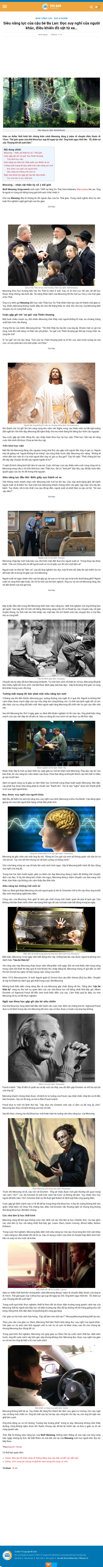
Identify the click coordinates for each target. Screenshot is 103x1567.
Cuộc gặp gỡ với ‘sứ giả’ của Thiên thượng (23, 156)
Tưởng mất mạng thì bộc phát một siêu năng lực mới (28, 165)
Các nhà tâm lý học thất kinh (19, 178)
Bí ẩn (15, 1468)
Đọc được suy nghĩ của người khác (22, 169)
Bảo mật (39, 1558)
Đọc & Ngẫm (60, 18)
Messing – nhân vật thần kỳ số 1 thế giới (23, 153)
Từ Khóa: (7, 1468)
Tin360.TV (38, 1555)
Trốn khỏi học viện (15, 159)
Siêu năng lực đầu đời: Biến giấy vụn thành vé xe (26, 162)
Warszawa (82, 189)
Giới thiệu (18, 1558)
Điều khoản (28, 1558)
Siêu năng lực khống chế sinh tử (21, 172)
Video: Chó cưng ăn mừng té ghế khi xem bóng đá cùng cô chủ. (36, 1461)
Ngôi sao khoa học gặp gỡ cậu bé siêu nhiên (24, 175)
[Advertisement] (51, 57)
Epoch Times (15, 1447)
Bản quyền (50, 1558)
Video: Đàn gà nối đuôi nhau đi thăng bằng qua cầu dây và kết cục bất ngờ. (42, 1458)
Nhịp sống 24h (44, 18)
